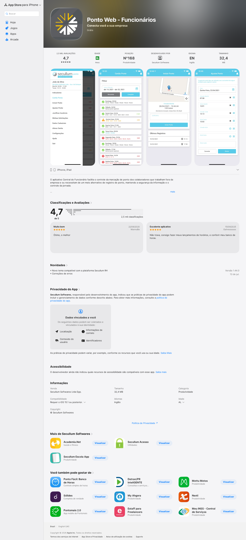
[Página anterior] (47, 237)
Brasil (52, 526)
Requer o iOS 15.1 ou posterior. (66, 402)
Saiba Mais (166, 353)
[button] (21, 22)
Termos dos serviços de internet (64, 537)
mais (172, 191)
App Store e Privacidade (92, 537)
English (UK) (64, 526)
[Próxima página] (242, 237)
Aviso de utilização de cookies (119, 537)
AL (180, 402)
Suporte (139, 537)
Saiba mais (161, 372)
